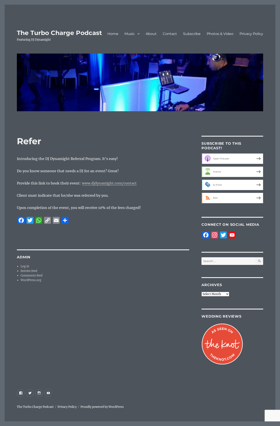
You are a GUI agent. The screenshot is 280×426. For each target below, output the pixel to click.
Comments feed (31, 275)
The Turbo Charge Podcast (59, 33)
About (151, 34)
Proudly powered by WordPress (102, 407)
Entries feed (29, 271)
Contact (170, 34)
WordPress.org (31, 280)
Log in (25, 266)
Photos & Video (220, 34)
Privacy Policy (251, 34)
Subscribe (192, 34)
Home (112, 34)
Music (129, 34)
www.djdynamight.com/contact (109, 183)
